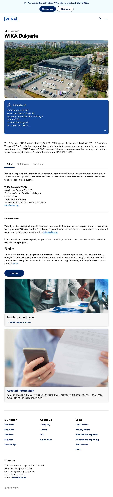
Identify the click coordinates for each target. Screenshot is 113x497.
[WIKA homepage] (11, 18)
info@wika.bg (11, 205)
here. (15, 263)
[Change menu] (106, 18)
